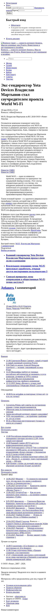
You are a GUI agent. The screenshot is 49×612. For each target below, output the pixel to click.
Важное (4, 356)
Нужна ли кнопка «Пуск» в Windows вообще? (24, 516)
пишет (4, 139)
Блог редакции (12, 601)
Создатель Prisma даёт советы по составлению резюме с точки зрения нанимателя (26, 406)
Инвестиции (11, 68)
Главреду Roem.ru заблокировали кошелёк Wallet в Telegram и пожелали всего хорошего (27, 525)
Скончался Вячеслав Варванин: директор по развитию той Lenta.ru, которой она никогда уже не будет (26, 503)
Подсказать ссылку (9, 430)
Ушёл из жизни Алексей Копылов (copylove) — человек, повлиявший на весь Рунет (24, 367)
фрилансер (19, 501)
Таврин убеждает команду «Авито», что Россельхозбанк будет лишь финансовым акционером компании (25, 510)
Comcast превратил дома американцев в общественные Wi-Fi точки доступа (25, 279)
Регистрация (11, 3)
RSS (8, 605)
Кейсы (9, 72)
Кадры (9, 70)
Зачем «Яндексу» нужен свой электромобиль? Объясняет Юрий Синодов (24, 384)
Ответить (27, 306)
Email (8, 8)
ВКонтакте (15, 25)
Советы (9, 77)
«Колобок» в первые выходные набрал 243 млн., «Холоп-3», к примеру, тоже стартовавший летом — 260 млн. (27, 459)
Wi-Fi (17, 244)
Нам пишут (11, 74)
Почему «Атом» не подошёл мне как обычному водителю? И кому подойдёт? (23, 464)
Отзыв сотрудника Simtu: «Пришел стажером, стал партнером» (23, 551)
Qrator (25, 599)
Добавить (7, 287)
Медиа (9, 63)
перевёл (8, 203)
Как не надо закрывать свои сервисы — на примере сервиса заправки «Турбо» (26, 494)
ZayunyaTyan (21, 486)
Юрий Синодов (22, 521)
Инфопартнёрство (14, 590)
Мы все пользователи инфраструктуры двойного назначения (22, 380)
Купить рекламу (13, 39)
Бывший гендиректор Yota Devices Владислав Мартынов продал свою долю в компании (25, 258)
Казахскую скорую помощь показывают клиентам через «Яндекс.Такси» (26, 488)
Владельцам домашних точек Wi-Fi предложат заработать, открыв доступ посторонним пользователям (26, 269)
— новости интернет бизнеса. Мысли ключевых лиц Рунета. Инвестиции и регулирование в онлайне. (24, 52)
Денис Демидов (13, 308)
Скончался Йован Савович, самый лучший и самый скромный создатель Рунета (27, 362)
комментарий (7, 246)
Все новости (6, 470)
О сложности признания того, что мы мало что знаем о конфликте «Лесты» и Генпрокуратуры (26, 481)
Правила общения (13, 588)
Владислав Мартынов (30, 244)
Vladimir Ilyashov (23, 515)
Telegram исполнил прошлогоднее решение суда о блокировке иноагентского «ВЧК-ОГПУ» (24, 530)
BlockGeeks (36, 230)
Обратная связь (12, 603)
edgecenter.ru (20, 596)
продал (32, 214)
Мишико (19, 479)
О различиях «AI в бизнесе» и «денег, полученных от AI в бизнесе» (24, 547)
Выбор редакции (8, 250)
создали (12, 228)
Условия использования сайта (19, 585)
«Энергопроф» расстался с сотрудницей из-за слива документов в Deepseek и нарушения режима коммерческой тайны (27, 557)
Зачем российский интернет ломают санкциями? (27, 414)
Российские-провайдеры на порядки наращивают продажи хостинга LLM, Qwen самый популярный (25, 438)
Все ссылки (6, 427)
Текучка (9, 79)
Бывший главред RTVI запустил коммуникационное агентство (22, 444)
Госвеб (9, 65)
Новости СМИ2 (8, 170)
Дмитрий (19, 528)
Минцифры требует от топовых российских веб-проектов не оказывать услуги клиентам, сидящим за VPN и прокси (26, 374)
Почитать (5, 401)
